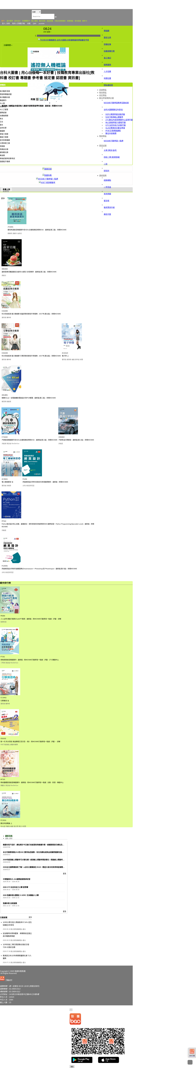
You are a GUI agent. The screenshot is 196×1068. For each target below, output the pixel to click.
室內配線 (78, 21)
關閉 (72, 1067)
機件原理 (42, 21)
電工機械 (34, 21)
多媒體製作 (26, 21)
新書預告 (6, 191)
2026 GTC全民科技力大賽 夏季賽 (15, 887)
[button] (6, 978)
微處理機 (50, 21)
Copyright (4, 971)
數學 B (84, 21)
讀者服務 (103, 175)
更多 (3, 198)
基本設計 (17, 21)
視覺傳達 (70, 21)
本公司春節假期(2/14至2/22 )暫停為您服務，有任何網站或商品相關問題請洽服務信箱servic (37, 852)
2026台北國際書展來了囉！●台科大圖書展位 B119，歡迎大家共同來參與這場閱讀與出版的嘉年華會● (41, 867)
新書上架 (6, 189)
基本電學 (10, 21)
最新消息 (8, 836)
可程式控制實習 (60, 21)
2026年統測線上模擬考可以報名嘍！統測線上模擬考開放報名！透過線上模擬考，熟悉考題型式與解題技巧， (44, 860)
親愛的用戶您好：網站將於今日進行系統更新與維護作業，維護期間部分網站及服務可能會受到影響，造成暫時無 (45, 845)
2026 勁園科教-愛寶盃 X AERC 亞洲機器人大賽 (21, 895)
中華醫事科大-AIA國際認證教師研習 (16, 879)
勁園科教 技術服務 (10, 903)
